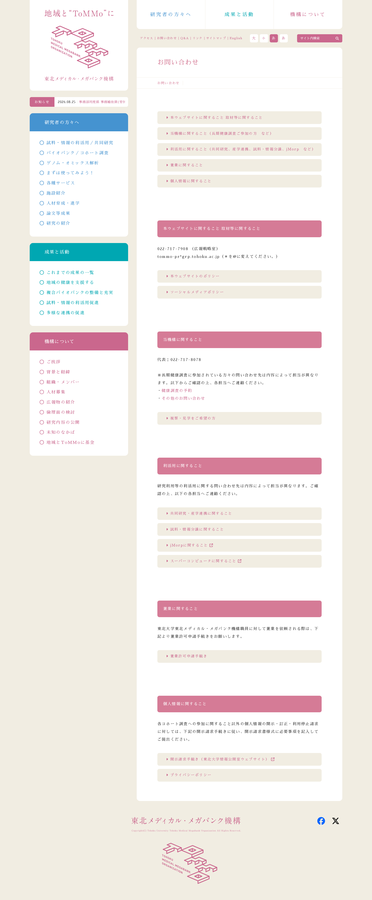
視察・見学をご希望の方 (193, 418)
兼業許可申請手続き (189, 656)
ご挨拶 (53, 362)
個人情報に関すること (191, 181)
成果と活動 (239, 14)
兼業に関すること (186, 165)
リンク (198, 38)
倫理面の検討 (60, 412)
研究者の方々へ (171, 14)
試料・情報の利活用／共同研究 (80, 143)
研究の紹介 (58, 223)
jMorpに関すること (189, 545)
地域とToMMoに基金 (70, 442)
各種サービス (60, 183)
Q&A (184, 38)
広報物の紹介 (60, 402)
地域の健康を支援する (70, 282)
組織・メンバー (63, 382)
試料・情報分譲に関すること (197, 529)
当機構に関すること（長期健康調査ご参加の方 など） (222, 133)
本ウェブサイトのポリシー (195, 276)
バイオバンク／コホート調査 (77, 153)
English (236, 38)
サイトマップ (216, 38)
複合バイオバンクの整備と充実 (80, 293)
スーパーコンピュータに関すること (203, 561)
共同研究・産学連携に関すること (201, 513)
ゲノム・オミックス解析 (72, 163)
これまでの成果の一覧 (70, 273)
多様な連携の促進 (65, 313)
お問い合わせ (167, 38)
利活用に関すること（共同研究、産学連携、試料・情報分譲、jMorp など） (243, 149)
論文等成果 (58, 213)
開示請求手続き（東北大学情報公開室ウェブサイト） (220, 759)
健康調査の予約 (177, 391)
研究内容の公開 (63, 422)
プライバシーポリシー (191, 775)
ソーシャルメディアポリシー (197, 292)
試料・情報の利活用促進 (72, 303)
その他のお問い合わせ (183, 398)
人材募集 (56, 392)
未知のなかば (60, 432)
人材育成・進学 (63, 203)
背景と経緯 (58, 372)
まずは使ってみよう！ (70, 173)
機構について (308, 14)
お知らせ (42, 102)
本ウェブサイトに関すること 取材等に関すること (216, 117)
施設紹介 (56, 193)
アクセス (146, 38)
